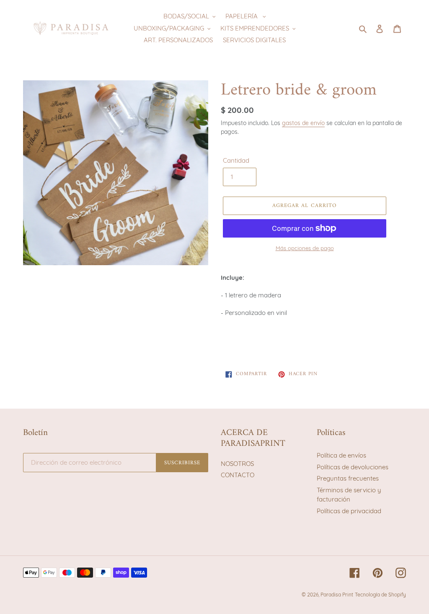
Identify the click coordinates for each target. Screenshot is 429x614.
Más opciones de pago (305, 248)
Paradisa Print (336, 594)
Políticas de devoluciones (352, 467)
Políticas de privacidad (349, 511)
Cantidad (236, 160)
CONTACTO (237, 475)
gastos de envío (303, 122)
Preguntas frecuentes (348, 478)
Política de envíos (341, 455)
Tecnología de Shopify (380, 594)
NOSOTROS (237, 464)
